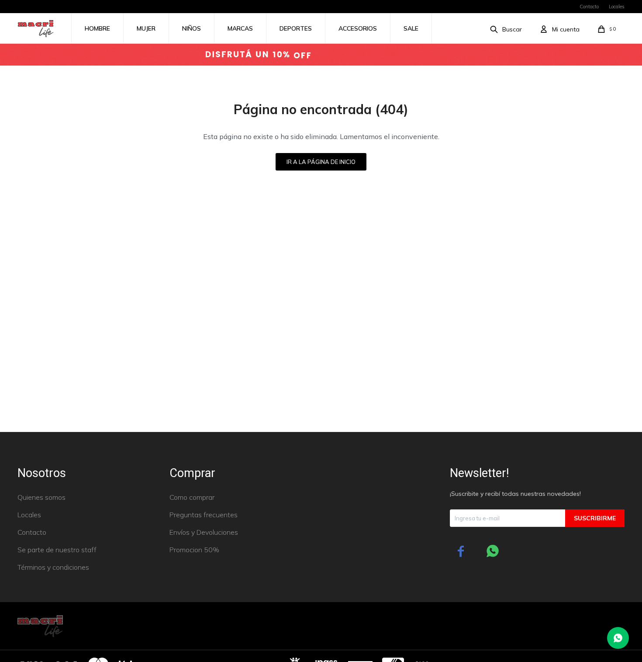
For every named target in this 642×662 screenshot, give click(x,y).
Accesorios (357, 28)
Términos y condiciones (53, 567)
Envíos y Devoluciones (203, 532)
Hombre (97, 28)
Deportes (296, 28)
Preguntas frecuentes (203, 514)
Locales (617, 6)
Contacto (589, 6)
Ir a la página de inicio (321, 161)
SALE (411, 28)
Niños (191, 28)
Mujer (146, 28)
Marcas (240, 28)
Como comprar (191, 497)
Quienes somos (41, 497)
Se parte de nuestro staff (57, 549)
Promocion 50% (194, 549)
